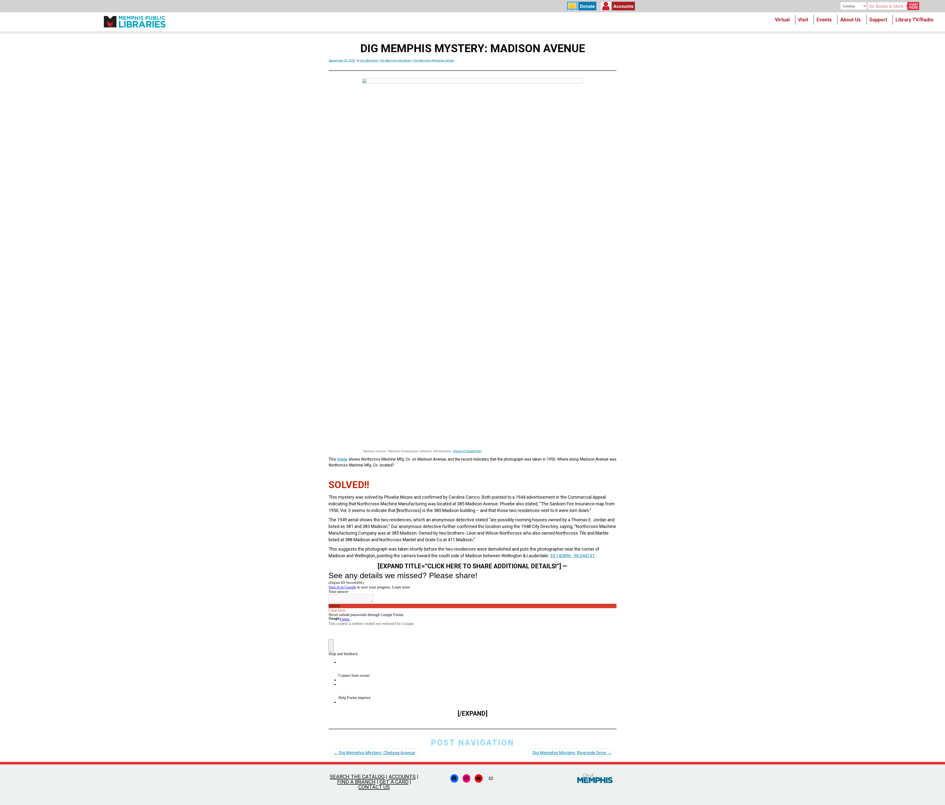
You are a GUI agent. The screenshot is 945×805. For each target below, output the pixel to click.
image (342, 459)
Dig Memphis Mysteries (395, 60)
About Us (850, 20)
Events (824, 20)
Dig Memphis (369, 60)
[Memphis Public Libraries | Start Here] (134, 22)
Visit (803, 20)
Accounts (623, 6)
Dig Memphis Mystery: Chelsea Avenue (374, 752)
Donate (587, 6)
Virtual (782, 20)
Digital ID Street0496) (467, 451)
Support (878, 20)
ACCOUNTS (402, 777)
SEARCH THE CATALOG (357, 777)
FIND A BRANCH (356, 782)
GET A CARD (394, 782)
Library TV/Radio (914, 20)
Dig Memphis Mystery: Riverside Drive (572, 752)
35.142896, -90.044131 (572, 555)
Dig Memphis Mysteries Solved (433, 60)
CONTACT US (374, 787)
